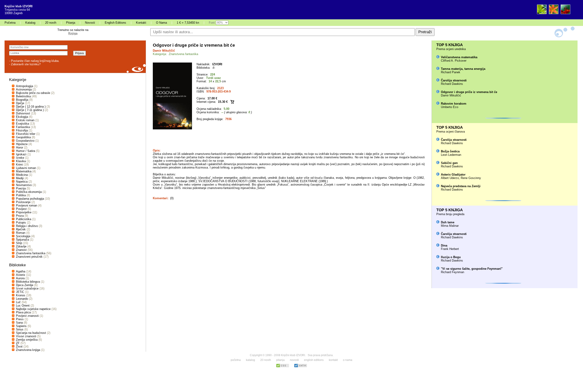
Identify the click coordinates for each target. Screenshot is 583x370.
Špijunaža (22, 239)
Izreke (20, 157)
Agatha (20, 271)
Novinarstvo (24, 185)
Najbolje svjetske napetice (33, 309)
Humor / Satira (25, 151)
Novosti (90, 22)
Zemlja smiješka (27, 339)
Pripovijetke (23, 212)
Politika (21, 195)
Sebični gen (449, 163)
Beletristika (23, 96)
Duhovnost (23, 113)
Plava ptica (23, 312)
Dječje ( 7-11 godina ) (30, 110)
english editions (314, 360)
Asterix (20, 275)
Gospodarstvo (25, 140)
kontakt (333, 360)
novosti (294, 360)
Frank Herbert (450, 249)
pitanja (280, 360)
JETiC (20, 292)
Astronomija (24, 89)
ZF (18, 343)
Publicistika (23, 219)
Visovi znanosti (26, 336)
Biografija (22, 99)
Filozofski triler (25, 134)
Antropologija (24, 86)
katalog (250, 360)
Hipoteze (22, 144)
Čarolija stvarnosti (454, 80)
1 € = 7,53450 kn (188, 22)
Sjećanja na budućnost (31, 333)
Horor (19, 147)
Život (19, 346)
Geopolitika (23, 137)
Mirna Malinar (450, 225)
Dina (444, 245)
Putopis (21, 222)
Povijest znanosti (27, 315)
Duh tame (447, 222)
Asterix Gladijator (453, 174)
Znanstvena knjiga (28, 350)
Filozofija (22, 130)
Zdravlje (21, 246)
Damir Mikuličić (164, 50)
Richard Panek (450, 72)
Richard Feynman (452, 272)
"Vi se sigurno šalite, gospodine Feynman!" (472, 268)
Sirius (19, 329)
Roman (20, 232)
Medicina (22, 174)
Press (20, 319)
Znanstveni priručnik (29, 256)
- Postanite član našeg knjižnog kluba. (34, 61)
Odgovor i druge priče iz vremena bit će (469, 92)
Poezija (21, 188)
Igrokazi (21, 154)
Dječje (20, 103)
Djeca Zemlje (24, 285)
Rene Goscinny (471, 178)
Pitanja (70, 22)
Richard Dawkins (452, 84)
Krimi (19, 164)
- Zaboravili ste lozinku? (25, 64)
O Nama (161, 22)
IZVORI (217, 64)
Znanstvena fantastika (30, 253)
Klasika (21, 161)
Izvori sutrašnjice (27, 288)
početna (236, 360)
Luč (18, 302)
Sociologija (23, 236)
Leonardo (22, 298)
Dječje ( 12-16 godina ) (31, 106)
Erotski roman (25, 120)
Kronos (20, 295)
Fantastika (23, 127)
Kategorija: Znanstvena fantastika (175, 54)
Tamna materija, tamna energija (463, 68)
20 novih (50, 22)
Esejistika (22, 123)
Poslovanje (23, 202)
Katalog (30, 22)
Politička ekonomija (29, 192)
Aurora (20, 278)
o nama (347, 360)
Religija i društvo (27, 226)
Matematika (23, 171)
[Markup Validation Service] (300, 366)
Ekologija (22, 116)
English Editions (115, 22)
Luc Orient (23, 305)
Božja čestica (450, 151)
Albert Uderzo (450, 178)
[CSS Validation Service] (282, 366)
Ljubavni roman (26, 168)
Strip (19, 243)
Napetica (22, 181)
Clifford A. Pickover (453, 60)
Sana (19, 322)
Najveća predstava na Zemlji (461, 186)
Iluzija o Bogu (451, 257)
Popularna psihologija (30, 198)
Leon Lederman (451, 154)
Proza (20, 215)
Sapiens (21, 326)
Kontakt (141, 22)
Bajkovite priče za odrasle (33, 93)
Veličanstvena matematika (459, 57)
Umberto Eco (449, 107)
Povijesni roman (26, 205)
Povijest (21, 209)
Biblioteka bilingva (28, 281)
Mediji (20, 178)
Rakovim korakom (453, 103)
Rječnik (21, 229)
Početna (10, 22)
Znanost (21, 250)
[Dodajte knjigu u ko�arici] (232, 101)
